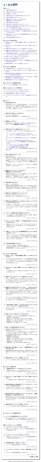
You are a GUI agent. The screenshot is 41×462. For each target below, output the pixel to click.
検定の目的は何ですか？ (11, 10)
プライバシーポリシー (11, 238)
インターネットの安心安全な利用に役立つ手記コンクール (20, 140)
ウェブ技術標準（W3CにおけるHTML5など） (18, 147)
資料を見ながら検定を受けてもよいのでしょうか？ (17, 24)
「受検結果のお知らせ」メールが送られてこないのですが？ (19, 68)
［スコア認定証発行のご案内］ (17, 124)
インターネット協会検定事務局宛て (20, 315)
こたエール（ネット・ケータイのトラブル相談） (18, 144)
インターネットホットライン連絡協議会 (16, 141)
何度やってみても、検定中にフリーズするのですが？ (17, 56)
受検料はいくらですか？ (11, 13)
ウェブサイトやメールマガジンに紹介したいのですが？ (18, 91)
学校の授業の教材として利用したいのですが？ (16, 93)
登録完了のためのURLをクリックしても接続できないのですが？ (19, 48)
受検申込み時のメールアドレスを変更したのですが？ (17, 63)
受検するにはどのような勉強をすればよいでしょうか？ (18, 15)
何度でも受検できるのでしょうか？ (14, 17)
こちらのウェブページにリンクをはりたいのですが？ (17, 89)
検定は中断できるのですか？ (12, 22)
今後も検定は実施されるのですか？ (14, 37)
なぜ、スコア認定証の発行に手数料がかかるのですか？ (18, 29)
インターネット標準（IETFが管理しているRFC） (18, 145)
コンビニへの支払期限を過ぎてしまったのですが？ (17, 84)
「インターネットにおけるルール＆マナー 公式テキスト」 (20, 133)
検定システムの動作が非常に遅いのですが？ (15, 58)
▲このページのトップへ (32, 110)
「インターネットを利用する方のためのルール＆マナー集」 (21, 135)
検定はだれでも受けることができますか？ (15, 11)
